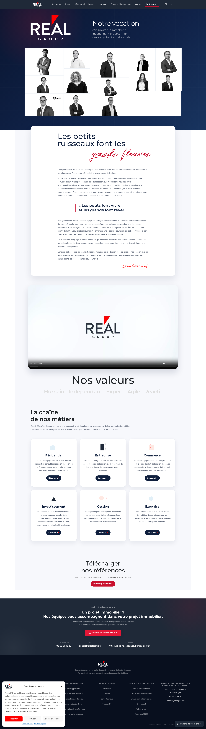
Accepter (14, 719)
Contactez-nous (107, 699)
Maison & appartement (72, 689)
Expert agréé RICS (141, 714)
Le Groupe (151, 4)
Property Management (121, 4)
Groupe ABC (106, 704)
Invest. (91, 4)
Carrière (107, 694)
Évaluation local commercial (141, 694)
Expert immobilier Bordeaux (72, 714)
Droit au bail (141, 704)
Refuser (32, 719)
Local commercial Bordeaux (72, 694)
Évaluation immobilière (141, 689)
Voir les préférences (52, 719)
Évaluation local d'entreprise (141, 699)
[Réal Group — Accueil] (103, 664)
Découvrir (53, 478)
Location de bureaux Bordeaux (72, 699)
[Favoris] (166, 4)
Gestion (138, 4)
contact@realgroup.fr (90, 646)
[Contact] (171, 4)
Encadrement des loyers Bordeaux (72, 709)
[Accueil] (37, 4)
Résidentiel (80, 4)
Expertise (102, 4)
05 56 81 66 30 (63, 646)
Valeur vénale (141, 709)
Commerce (56, 4)
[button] (61, 686)
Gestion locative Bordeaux (72, 704)
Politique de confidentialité (173, 724)
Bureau (68, 4)
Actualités (107, 689)
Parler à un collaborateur (103, 633)
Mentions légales (27, 724)
